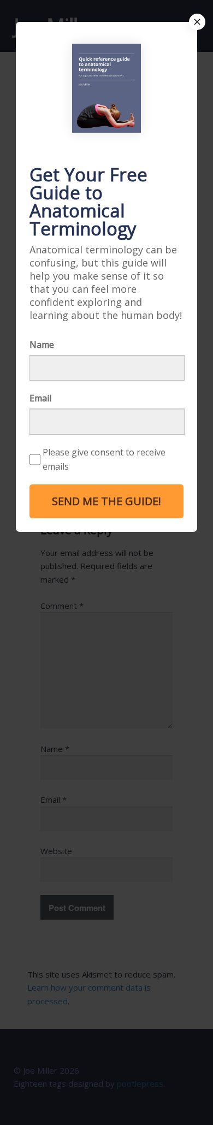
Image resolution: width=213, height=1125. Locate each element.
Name (41, 345)
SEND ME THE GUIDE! (106, 501)
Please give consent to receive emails (104, 459)
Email (40, 398)
